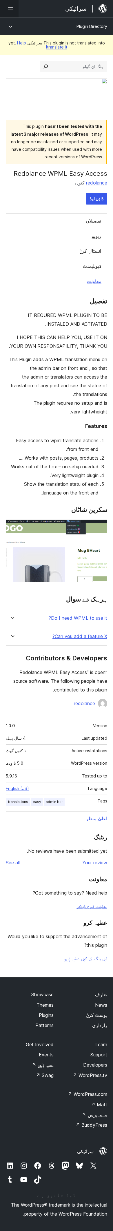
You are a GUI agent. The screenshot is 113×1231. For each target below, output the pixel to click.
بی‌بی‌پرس (94, 1115)
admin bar (54, 802)
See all (13, 863)
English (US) (17, 788)
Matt (99, 1105)
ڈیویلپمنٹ (92, 266)
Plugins (46, 1015)
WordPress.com (87, 1094)
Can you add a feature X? (79, 636)
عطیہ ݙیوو (43, 1065)
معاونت (94, 281)
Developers (95, 1065)
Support (98, 1055)
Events (46, 1055)
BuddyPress (91, 1125)
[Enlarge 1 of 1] (99, 527)
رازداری (99, 1025)
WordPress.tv (90, 1075)
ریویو (96, 236)
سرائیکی (85, 1151)
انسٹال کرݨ (90, 251)
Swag (45, 1075)
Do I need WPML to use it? (78, 618)
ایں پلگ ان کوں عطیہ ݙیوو (85, 958)
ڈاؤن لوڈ (96, 198)
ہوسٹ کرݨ (96, 1015)
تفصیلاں (93, 221)
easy (37, 802)
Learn (101, 1044)
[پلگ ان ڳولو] (46, 66)
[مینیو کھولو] (9, 8)
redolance (96, 183)
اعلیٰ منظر (96, 818)
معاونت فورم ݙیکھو (91, 906)
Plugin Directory (91, 26)
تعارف (101, 994)
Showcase (42, 994)
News (101, 1005)
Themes (45, 1005)
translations (18, 802)
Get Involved (40, 1044)
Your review (94, 863)
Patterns (44, 1025)
